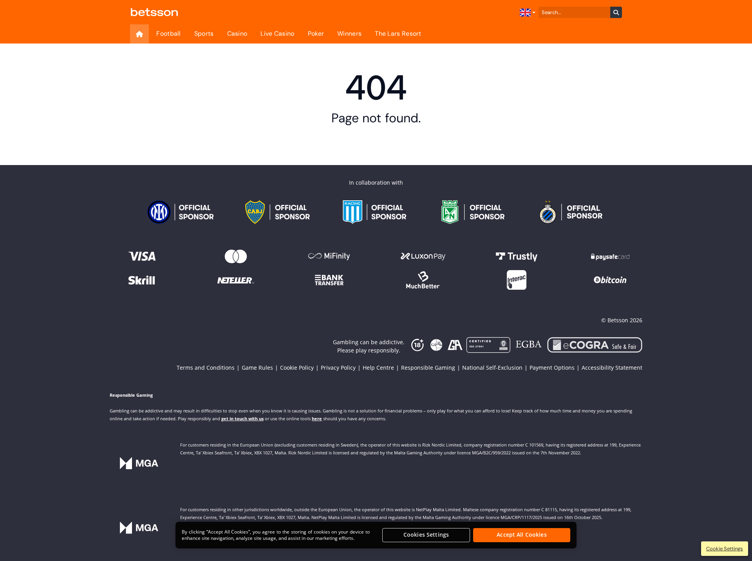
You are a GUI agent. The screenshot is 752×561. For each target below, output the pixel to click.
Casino (237, 33)
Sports (204, 33)
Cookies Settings (426, 535)
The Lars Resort (398, 33)
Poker (316, 33)
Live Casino (277, 33)
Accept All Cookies (522, 535)
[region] (376, 535)
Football (168, 33)
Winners (349, 33)
